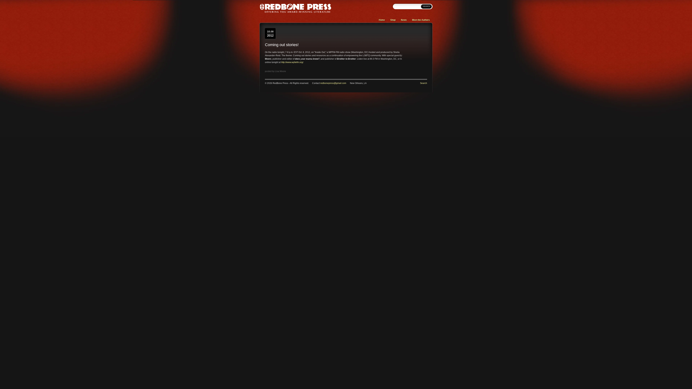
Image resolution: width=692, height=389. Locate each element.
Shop (393, 20)
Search (423, 83)
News (404, 20)
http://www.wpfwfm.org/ (292, 62)
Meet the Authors (421, 20)
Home (382, 20)
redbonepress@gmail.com (333, 83)
